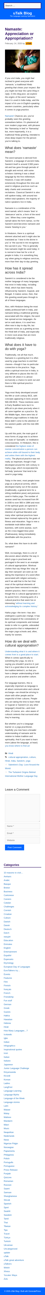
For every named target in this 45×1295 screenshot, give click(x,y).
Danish (7, 922)
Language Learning (12, 1091)
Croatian (8, 914)
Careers (7, 899)
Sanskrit (20, 761)
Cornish (7, 910)
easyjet (7, 937)
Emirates (8, 944)
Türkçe (7, 1237)
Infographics (9, 1046)
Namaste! (9, 116)
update (7, 1252)
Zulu (6, 1279)
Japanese (8, 1064)
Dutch (6, 933)
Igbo (6, 1038)
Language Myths (11, 1095)
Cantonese (9, 895)
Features (8, 978)
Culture (7, 918)
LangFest (8, 1087)
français (7, 989)
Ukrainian (8, 1245)
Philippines (9, 1155)
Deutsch (8, 929)
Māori (6, 1125)
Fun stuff (8, 1000)
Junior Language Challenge (16, 1068)
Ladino (7, 1083)
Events (7, 974)
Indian (6, 1042)
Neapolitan (9, 1132)
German (7, 1004)
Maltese (7, 1117)
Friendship (9, 997)
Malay (6, 1113)
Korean (7, 1079)
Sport (6, 1207)
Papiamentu (9, 1151)
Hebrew (7, 1023)
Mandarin (8, 1121)
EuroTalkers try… (12, 970)
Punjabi (7, 1173)
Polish (7, 1158)
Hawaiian (8, 1019)
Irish (6, 1053)
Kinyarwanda (10, 1072)
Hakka (7, 1015)
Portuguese (9, 1166)
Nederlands (9, 1136)
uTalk (6, 1256)
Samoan (7, 1192)
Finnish (7, 985)
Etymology (9, 963)
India (13, 761)
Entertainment (10, 952)
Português (8, 1162)
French (7, 993)
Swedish (8, 1215)
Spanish (7, 1204)
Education (8, 940)
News (6, 1140)
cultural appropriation (18, 757)
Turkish (7, 1241)
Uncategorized (10, 1249)
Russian (7, 1185)
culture (32, 757)
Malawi (7, 1110)
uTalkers (8, 1264)
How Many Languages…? (16, 1031)
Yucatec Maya (10, 1275)
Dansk (7, 925)
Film (6, 982)
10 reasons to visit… (13, 873)
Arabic (7, 880)
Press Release (11, 1170)
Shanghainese (10, 1196)
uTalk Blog (22, 13)
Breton (7, 888)
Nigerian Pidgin (11, 1143)
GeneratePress (34, 1291)
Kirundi (7, 1076)
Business (8, 891)
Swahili (7, 1211)
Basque (7, 884)
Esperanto (8, 959)
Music (6, 1128)
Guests (7, 1012)
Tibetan (7, 1226)
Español (7, 955)
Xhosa (7, 1271)
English (7, 948)
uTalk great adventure (14, 1260)
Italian (6, 1057)
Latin (6, 1106)
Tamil (6, 1219)
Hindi (10, 753)
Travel (7, 1234)
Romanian (8, 1181)
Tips (6, 1230)
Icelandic (8, 1034)
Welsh (7, 1268)
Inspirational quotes (13, 1049)
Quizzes (8, 1177)
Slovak (7, 1200)
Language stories (12, 1102)
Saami (7, 1188)
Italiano (7, 1061)
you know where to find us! (17, 746)
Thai (6, 1222)
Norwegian (9, 1147)
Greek (7, 1008)
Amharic (8, 876)
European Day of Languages (17, 967)
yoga (28, 761)
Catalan (7, 903)
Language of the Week (14, 1098)
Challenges (9, 906)
